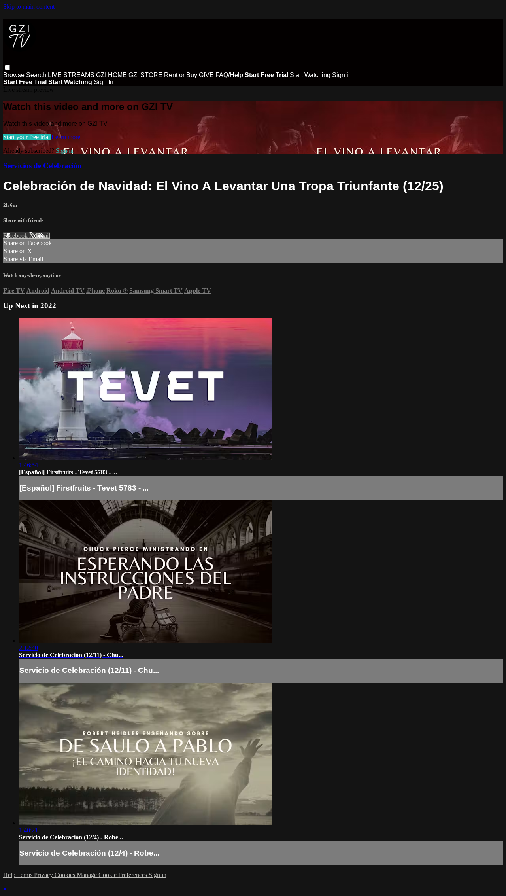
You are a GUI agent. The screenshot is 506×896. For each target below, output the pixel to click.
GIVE (206, 75)
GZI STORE (145, 75)
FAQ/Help (229, 75)
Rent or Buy (180, 75)
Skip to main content (29, 6)
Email (43, 235)
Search (37, 75)
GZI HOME (111, 75)
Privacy (44, 874)
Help (10, 874)
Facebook (16, 235)
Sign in (342, 75)
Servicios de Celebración (42, 165)
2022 (48, 305)
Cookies (66, 874)
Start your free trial (27, 137)
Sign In (103, 82)
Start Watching (311, 75)
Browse (14, 75)
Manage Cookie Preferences (113, 874)
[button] (7, 67)
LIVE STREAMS (71, 75)
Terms (25, 874)
